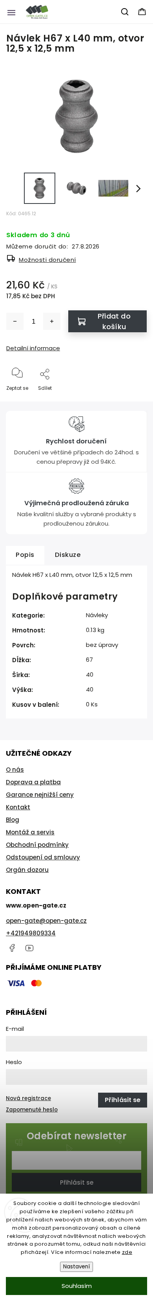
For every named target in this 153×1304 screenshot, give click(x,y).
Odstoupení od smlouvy (43, 857)
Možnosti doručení (47, 260)
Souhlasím (77, 1286)
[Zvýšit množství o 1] (51, 321)
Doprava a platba (33, 782)
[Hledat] (125, 11)
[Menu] (11, 12)
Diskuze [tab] (68, 554)
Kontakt (18, 807)
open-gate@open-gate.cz (46, 921)
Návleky (97, 615)
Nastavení (76, 1266)
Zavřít (133, 401)
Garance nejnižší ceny (40, 795)
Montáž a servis (30, 832)
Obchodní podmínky (37, 845)
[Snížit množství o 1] (15, 321)
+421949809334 (31, 933)
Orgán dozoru (27, 870)
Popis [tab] (25, 554)
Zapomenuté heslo (32, 1109)
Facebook (12, 948)
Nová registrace (28, 1098)
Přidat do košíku (114, 321)
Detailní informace (33, 348)
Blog (12, 820)
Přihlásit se (76, 1182)
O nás (15, 769)
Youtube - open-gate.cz (29, 948)
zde (127, 1252)
